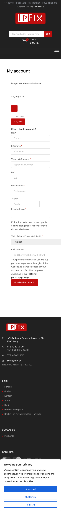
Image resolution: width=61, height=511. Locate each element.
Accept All (30, 489)
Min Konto (9, 436)
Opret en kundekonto (24, 282)
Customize (30, 497)
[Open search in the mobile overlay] (30, 34)
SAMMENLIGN (34, 3)
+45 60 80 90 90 (37, 7)
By (13, 172)
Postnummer (18, 185)
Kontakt (8, 396)
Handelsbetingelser (14, 409)
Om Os (7, 391)
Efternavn (16, 146)
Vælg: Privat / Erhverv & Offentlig (27, 236)
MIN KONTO (9, 3)
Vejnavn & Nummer (21, 159)
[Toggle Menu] (56, 51)
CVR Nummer (17, 249)
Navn (14, 133)
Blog (6, 405)
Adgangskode (20, 96)
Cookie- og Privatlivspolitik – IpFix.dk (22, 414)
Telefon (15, 199)
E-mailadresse (21, 208)
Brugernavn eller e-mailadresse (29, 83)
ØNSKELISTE (21, 3)
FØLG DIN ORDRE (49, 3)
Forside (8, 386)
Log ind (18, 121)
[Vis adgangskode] (14, 108)
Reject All (30, 504)
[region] (30, 485)
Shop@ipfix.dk (14, 360)
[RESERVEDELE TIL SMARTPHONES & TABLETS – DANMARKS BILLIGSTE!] (30, 24)
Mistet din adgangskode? (23, 129)
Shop (7, 400)
